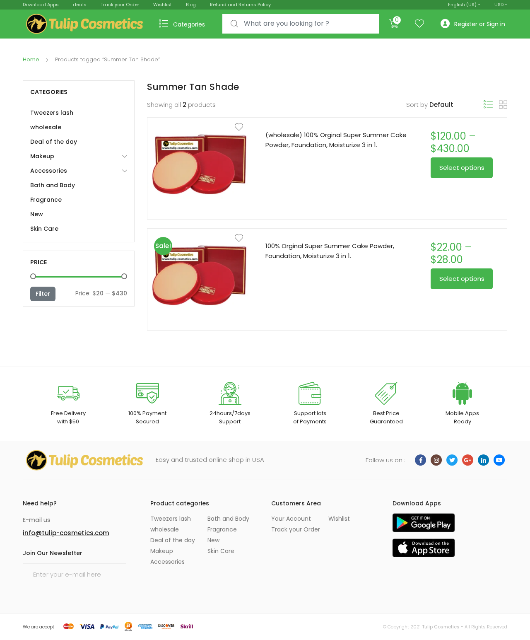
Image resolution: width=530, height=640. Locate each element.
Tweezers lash (51, 113)
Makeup (42, 156)
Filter (43, 294)
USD (499, 4)
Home (31, 59)
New (36, 214)
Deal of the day (53, 142)
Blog (191, 4)
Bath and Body (52, 185)
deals (80, 4)
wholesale (45, 127)
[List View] (488, 104)
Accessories (48, 171)
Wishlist (162, 4)
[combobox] (300, 24)
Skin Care (44, 229)
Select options (461, 167)
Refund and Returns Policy (240, 4)
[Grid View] (503, 105)
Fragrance (46, 200)
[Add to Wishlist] (198, 127)
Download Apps (41, 4)
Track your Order (120, 4)
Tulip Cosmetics (441, 626)
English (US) (462, 4)
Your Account (291, 518)
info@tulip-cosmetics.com (66, 533)
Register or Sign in (479, 24)
